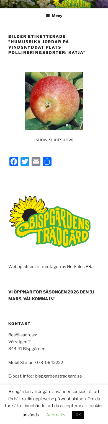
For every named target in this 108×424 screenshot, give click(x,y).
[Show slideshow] (54, 140)
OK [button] (78, 415)
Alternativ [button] (55, 414)
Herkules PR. (79, 266)
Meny (57, 15)
